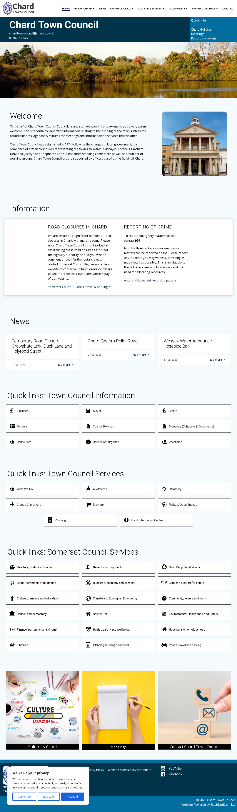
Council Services (150, 8)
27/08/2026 (18, 365)
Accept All (72, 796)
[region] (48, 786)
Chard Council (120, 8)
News (102, 8)
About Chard (83, 8)
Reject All (48, 796)
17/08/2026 (170, 359)
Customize (24, 796)
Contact (228, 8)
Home (66, 8)
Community (177, 8)
